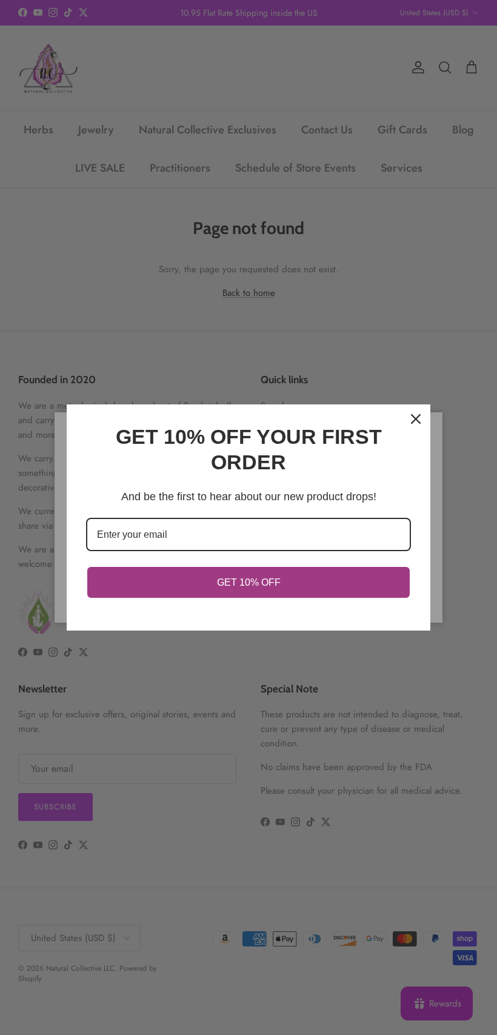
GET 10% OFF (249, 582)
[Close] (415, 419)
